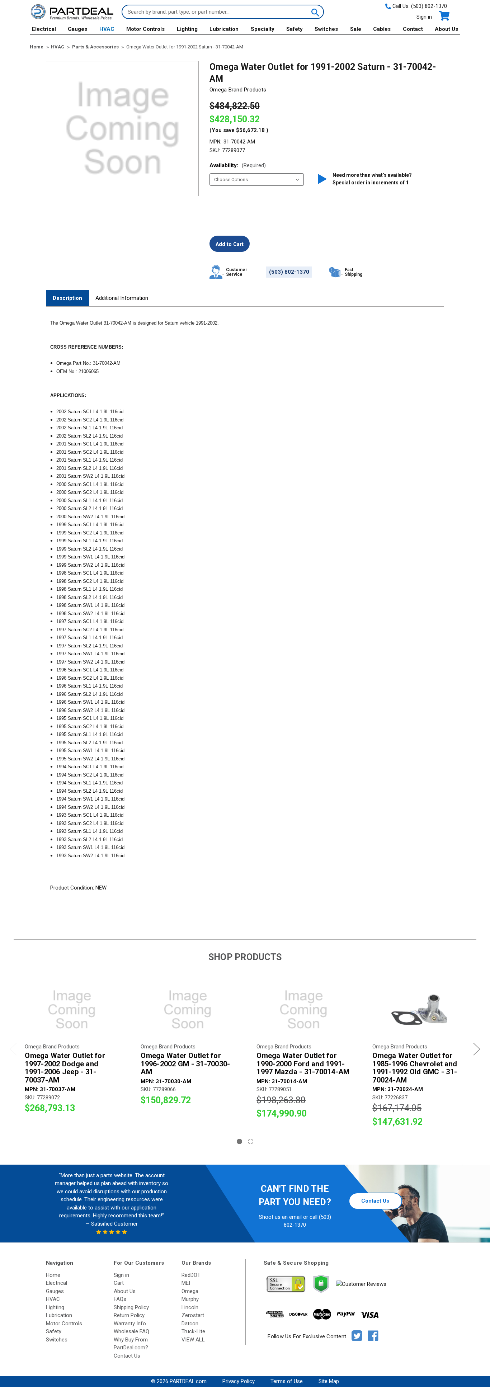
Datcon (190, 1323)
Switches (326, 29)
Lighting (187, 29)
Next (477, 1049)
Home (53, 1275)
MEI (186, 1283)
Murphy (190, 1299)
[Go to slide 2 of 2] (250, 1141)
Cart (119, 1283)
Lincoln (190, 1307)
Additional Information (121, 298)
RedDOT (191, 1275)
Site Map (329, 1381)
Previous (13, 1049)
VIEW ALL (193, 1339)
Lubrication (224, 29)
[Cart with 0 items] (443, 16)
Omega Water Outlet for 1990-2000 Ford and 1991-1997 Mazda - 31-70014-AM (302, 1064)
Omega (190, 1291)
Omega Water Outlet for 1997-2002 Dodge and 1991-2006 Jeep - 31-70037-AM (65, 1068)
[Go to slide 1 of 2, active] (239, 1141)
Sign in (424, 17)
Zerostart (193, 1315)
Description (67, 298)
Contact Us (375, 1201)
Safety (294, 29)
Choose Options (71, 1009)
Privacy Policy (238, 1381)
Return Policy (129, 1315)
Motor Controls (145, 29)
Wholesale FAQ (131, 1331)
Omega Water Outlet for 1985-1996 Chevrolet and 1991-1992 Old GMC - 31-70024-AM (414, 1068)
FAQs (120, 1299)
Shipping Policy (131, 1307)
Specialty (262, 29)
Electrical (44, 29)
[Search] (314, 12)
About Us (446, 29)
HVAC (106, 29)
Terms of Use (286, 1381)
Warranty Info (130, 1323)
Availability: (237, 165)
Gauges (77, 29)
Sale (355, 29)
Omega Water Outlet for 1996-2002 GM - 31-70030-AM (185, 1064)
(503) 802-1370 (429, 6)
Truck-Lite (193, 1331)
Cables (382, 29)
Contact (413, 29)
